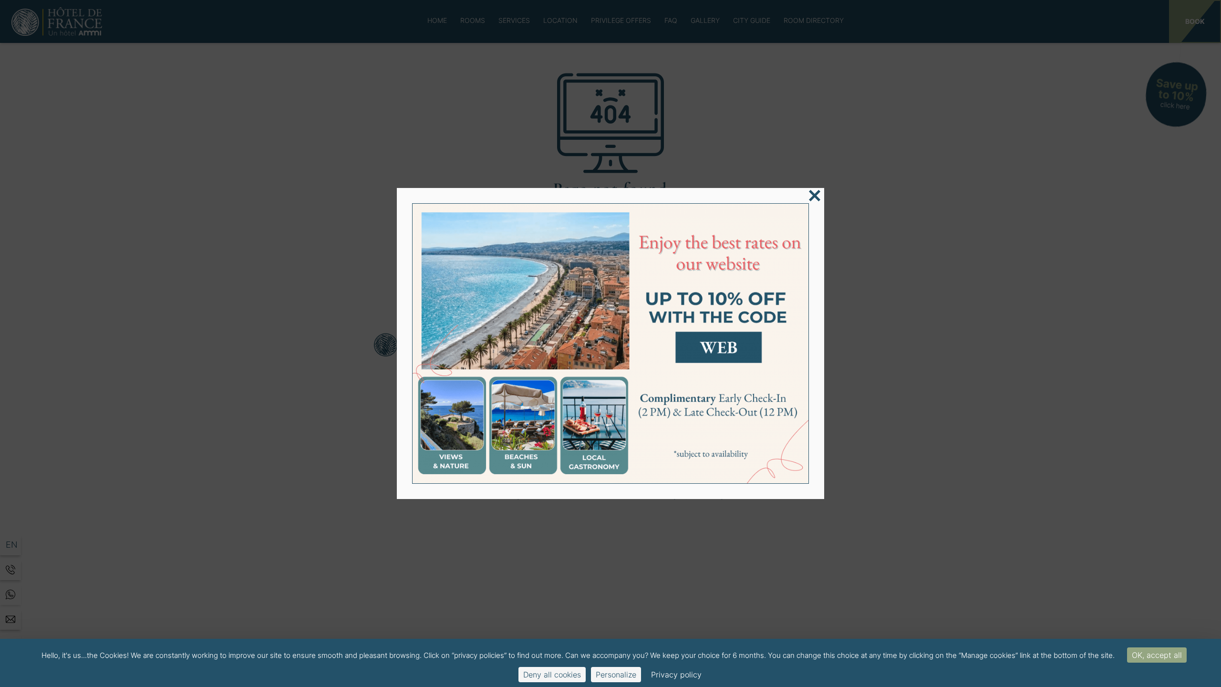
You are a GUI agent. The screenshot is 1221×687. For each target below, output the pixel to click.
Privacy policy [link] (676, 674)
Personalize (616, 674)
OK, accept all (1157, 655)
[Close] (814, 195)
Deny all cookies (552, 674)
